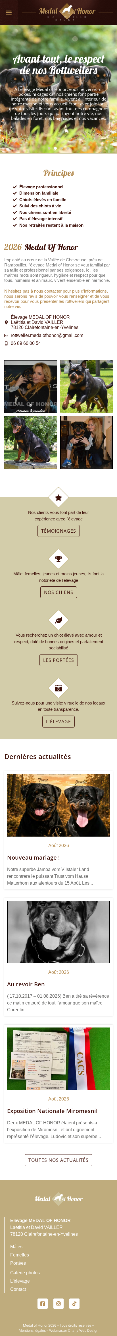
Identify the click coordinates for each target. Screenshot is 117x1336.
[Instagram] (58, 1304)
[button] (8, 12)
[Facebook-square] (42, 1304)
